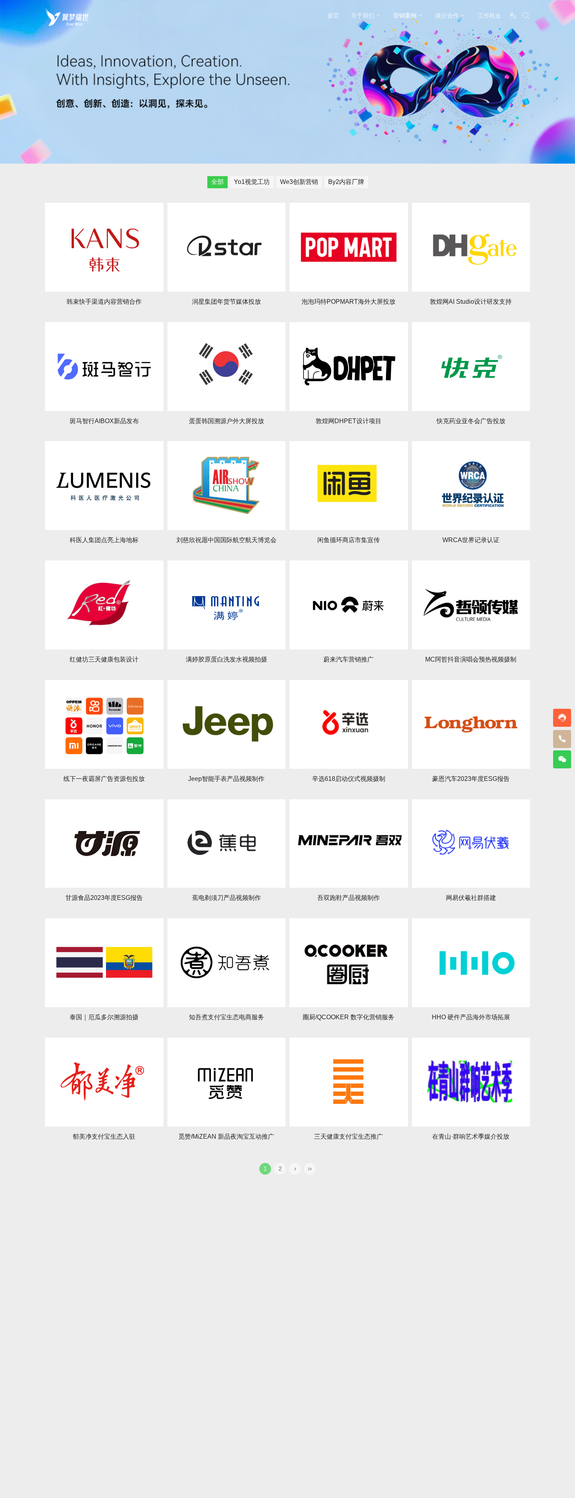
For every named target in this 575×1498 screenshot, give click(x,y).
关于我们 (362, 15)
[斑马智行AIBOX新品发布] (104, 366)
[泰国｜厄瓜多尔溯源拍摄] (104, 962)
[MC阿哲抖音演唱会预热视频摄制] (471, 605)
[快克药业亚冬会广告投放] (471, 366)
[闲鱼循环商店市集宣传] (348, 485)
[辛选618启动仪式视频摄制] (348, 724)
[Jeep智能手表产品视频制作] (226, 724)
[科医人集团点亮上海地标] (104, 485)
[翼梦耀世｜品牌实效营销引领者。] (67, 16)
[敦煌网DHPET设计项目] (348, 366)
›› (310, 1168)
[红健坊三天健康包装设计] (104, 605)
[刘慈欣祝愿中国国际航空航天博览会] (226, 485)
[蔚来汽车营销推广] (348, 605)
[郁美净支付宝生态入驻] (104, 1082)
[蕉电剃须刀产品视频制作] (226, 843)
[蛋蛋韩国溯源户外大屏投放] (226, 366)
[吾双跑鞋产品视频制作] (348, 843)
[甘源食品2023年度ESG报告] (104, 843)
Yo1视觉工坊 (252, 181)
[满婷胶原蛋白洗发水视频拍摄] (226, 605)
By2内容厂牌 (346, 181)
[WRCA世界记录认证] (471, 485)
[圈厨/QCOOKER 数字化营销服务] (348, 962)
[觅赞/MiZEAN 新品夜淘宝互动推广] (226, 1082)
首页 (333, 15)
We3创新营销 (299, 181)
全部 (217, 181)
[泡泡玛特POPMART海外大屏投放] (348, 247)
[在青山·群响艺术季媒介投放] (471, 1082)
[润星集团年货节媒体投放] (226, 247)
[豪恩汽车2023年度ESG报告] (471, 724)
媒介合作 (447, 15)
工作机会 (489, 15)
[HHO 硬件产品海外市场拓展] (471, 962)
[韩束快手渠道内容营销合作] (104, 247)
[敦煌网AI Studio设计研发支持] (471, 247)
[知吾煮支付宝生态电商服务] (226, 962)
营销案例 (405, 15)
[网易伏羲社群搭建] (471, 843)
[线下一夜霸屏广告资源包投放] (104, 724)
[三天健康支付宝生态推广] (348, 1082)
